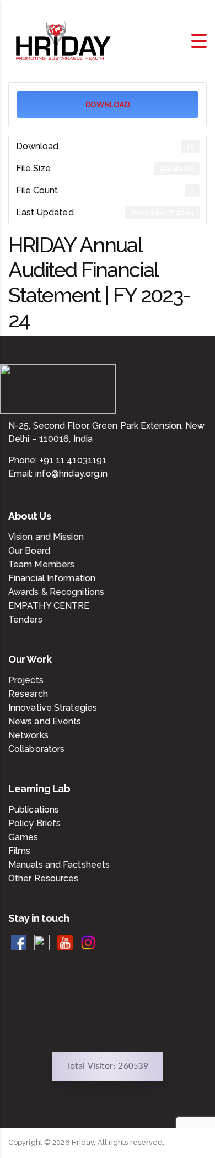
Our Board (29, 550)
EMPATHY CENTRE (48, 605)
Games (23, 837)
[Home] (63, 40)
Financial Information (51, 578)
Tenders (25, 619)
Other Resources (43, 878)
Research (28, 694)
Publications (33, 809)
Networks (28, 735)
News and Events (45, 721)
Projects (26, 680)
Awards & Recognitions (56, 592)
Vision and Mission (46, 537)
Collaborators (36, 749)
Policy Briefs (34, 823)
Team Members (41, 564)
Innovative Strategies (52, 707)
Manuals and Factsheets (59, 864)
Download (107, 104)
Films (19, 851)
